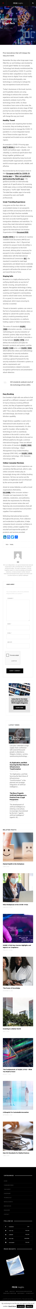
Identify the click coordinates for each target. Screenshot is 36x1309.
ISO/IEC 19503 (27, 453)
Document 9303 (22, 232)
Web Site (9, 642)
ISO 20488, (6, 492)
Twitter (19, 1230)
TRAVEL (11, 544)
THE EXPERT (7, 1189)
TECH (7, 544)
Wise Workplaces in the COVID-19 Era (15, 904)
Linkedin (19, 1234)
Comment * (10, 598)
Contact (6, 1214)
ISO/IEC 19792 (19, 340)
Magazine (7, 1210)
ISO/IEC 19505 (26, 445)
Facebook (19, 1226)
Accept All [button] (21, 1306)
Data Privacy (20, 1293)
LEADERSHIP (7, 1193)
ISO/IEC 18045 (26, 348)
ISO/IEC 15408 (8, 348)
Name (9, 623)
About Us (12, 1291)
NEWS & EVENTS (8, 1201)
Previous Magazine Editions (24, 1291)
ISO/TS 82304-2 (8, 147)
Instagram (19, 1242)
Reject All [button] (29, 1306)
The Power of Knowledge (11, 988)
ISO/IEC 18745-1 (9, 237)
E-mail (9, 633)
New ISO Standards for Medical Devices (16, 1153)
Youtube (19, 1238)
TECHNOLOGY (7, 1197)
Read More (12, 1306)
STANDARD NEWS (6, 19)
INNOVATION (7, 1206)
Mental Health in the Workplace (13, 864)
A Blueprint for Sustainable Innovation (16, 1112)
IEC (25, 258)
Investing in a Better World (12, 1029)
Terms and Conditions (9, 1293)
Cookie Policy (30, 1293)
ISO (2, 28)
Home (5, 1181)
